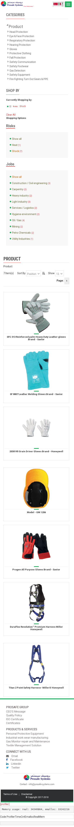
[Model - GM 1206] (36, 488)
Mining (16, 226)
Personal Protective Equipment (25, 733)
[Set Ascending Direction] (43, 273)
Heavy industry (20, 195)
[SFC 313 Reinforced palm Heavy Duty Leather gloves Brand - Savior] (36, 312)
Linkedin (16, 763)
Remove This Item (10, 106)
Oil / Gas (16, 220)
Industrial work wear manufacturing (27, 737)
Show (51, 273)
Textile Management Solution (23, 745)
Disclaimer (26, 794)
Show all (17, 138)
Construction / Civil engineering (29, 183)
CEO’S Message (16, 711)
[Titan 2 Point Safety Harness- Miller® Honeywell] (36, 663)
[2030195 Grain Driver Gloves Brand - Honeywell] (36, 427)
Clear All (10, 114)
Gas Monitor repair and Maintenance (28, 741)
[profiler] (5, 804)
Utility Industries (21, 238)
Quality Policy (14, 715)
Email (14, 756)
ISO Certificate (15, 719)
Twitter (15, 767)
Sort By (21, 273)
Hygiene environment (24, 214)
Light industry (19, 201)
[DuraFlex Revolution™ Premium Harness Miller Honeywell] (36, 602)
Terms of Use (10, 794)
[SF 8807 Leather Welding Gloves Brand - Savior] (36, 369)
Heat (14, 145)
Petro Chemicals (21, 232)
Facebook (16, 759)
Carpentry (17, 189)
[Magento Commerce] (17, 4)
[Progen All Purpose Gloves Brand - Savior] (36, 545)
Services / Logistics (23, 207)
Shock (15, 151)
